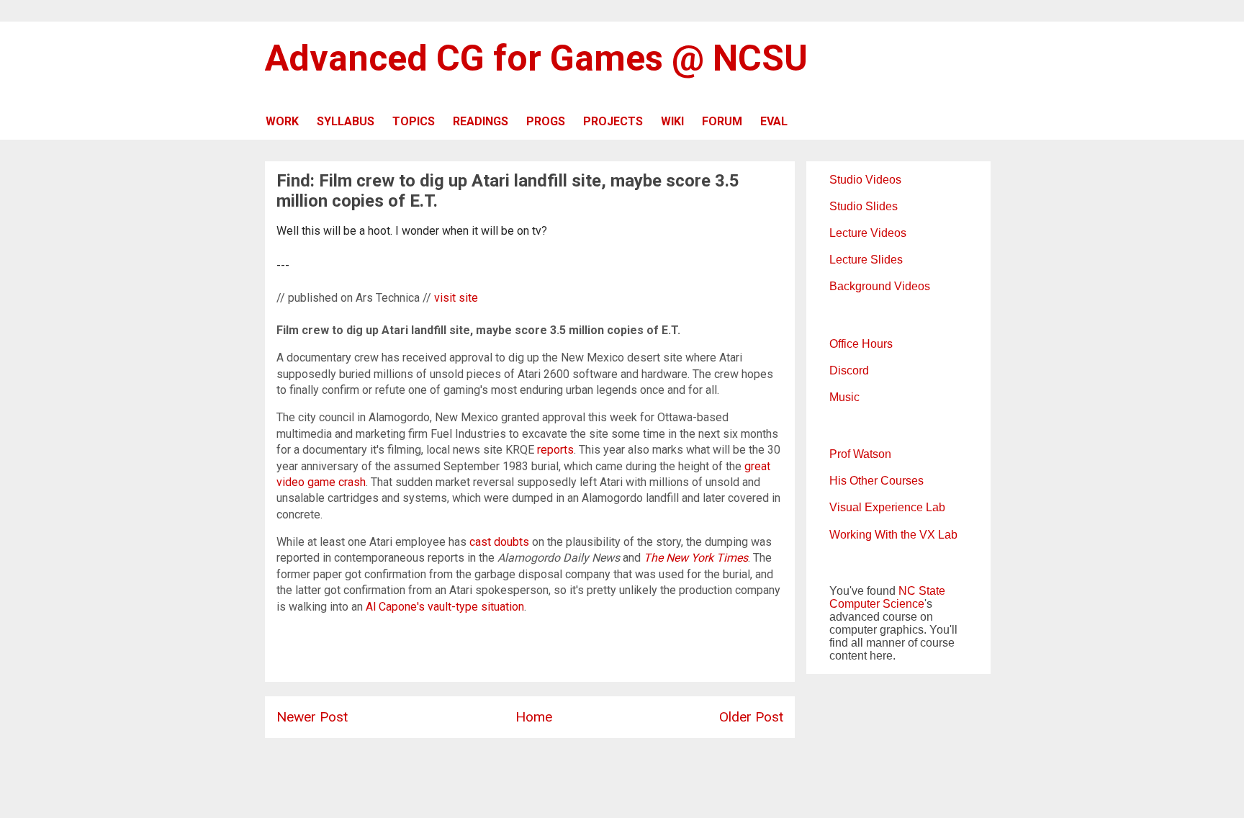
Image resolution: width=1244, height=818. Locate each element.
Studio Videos (865, 180)
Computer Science (876, 604)
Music (844, 397)
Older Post (751, 717)
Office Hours (861, 344)
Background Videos (879, 286)
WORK (282, 121)
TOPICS (413, 121)
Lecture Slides (866, 259)
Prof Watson (860, 454)
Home (533, 717)
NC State (921, 591)
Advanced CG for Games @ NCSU (536, 58)
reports (555, 450)
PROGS (545, 121)
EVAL (774, 121)
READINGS (480, 121)
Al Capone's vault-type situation (445, 607)
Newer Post (312, 717)
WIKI (672, 121)
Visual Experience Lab (887, 507)
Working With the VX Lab (893, 535)
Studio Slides (863, 206)
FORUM (722, 121)
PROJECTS (613, 121)
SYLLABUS (345, 121)
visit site (456, 298)
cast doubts (499, 542)
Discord (849, 370)
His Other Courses (876, 481)
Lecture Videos (867, 233)
